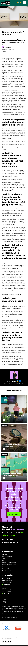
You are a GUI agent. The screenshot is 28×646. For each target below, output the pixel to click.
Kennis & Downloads (7, 556)
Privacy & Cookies (5, 637)
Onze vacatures (17, 529)
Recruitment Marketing (7, 570)
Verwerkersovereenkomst (7, 638)
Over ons (4, 554)
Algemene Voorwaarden (19, 637)
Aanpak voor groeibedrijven (9, 562)
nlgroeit (22, 606)
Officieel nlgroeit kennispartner (9, 617)
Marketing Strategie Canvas (9, 564)
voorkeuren (12, 637)
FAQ (3, 560)
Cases (3, 558)
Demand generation (7, 566)
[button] (24, 2)
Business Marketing (6, 568)
